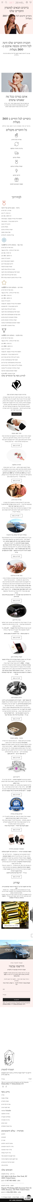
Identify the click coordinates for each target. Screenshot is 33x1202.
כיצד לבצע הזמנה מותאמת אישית (9, 1159)
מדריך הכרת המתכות (6, 1149)
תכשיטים (3, 1137)
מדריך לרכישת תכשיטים (7, 1146)
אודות (2, 1095)
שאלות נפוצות (4, 1098)
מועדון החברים (5, 1101)
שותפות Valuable (6, 1110)
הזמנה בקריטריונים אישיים (7, 1162)
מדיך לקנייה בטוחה (6, 1153)
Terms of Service (17, 1004)
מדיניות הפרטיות (5, 1120)
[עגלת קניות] (30, 2)
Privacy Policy (7, 1004)
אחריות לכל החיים (5, 1104)
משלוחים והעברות (5, 1117)
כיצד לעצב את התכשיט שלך (8, 1156)
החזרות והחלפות (5, 1113)
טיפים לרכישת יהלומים (7, 1143)
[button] (16, 1200)
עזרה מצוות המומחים (6, 1126)
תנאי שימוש (4, 1123)
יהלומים (3, 1134)
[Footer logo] (9, 1057)
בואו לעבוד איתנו (5, 1107)
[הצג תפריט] (2, 2)
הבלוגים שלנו (4, 1165)
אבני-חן (3, 1140)
